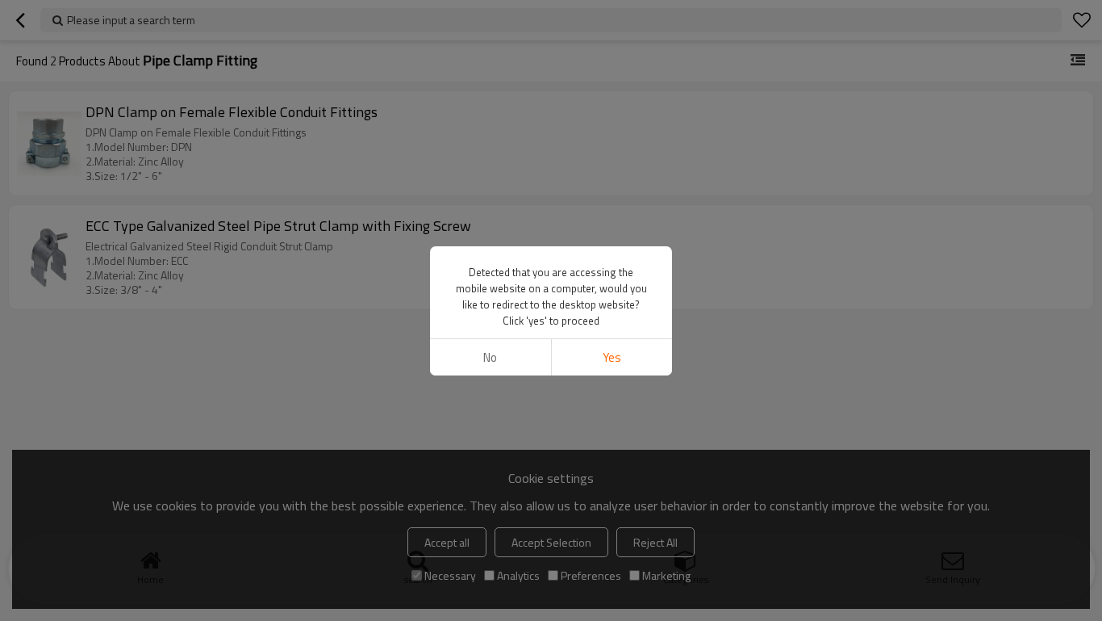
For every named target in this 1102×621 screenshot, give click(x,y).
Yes (612, 357)
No (490, 357)
